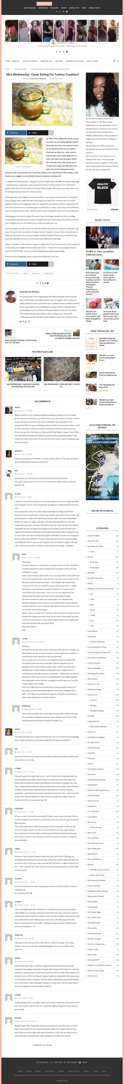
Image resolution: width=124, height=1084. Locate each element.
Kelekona (19, 809)
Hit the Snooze (103, 801)
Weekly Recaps (104, 827)
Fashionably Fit (103, 721)
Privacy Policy (94, 8)
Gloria (18, 494)
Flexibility (103, 753)
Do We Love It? (103, 684)
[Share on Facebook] (40, 283)
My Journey (103, 822)
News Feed (103, 832)
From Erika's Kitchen (103, 769)
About (29, 1071)
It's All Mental (103, 811)
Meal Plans (92, 61)
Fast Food (103, 732)
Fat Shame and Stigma (103, 737)
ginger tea (36, 273)
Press (84, 8)
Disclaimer (54, 8)
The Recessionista (103, 933)
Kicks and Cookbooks (104, 726)
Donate (64, 8)
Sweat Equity (103, 901)
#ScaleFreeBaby (103, 535)
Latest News (103, 817)
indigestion (48, 273)
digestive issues (13, 273)
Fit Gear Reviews (103, 748)
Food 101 (103, 758)
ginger (25, 273)
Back (104, 604)
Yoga (104, 626)
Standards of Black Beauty (103, 891)
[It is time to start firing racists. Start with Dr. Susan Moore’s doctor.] (111, 264)
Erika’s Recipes (74, 1071)
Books (103, 583)
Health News (103, 785)
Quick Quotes (103, 854)
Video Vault (103, 954)
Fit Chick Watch (103, 742)
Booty (104, 610)
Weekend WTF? (103, 960)
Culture (61, 1071)
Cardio (104, 615)
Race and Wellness (103, 859)
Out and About (103, 838)
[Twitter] (60, 11)
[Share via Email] (48, 283)
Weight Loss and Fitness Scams (103, 965)
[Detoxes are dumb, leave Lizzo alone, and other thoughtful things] (93, 303)
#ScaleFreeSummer (104, 641)
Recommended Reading (103, 880)
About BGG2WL (30, 8)
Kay (16, 471)
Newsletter (74, 8)
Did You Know (103, 679)
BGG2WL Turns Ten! (103, 578)
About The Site (103, 541)
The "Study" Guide (103, 912)
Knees (104, 551)
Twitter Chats (103, 949)
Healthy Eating (30, 61)
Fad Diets (103, 716)
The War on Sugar (103, 938)
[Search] (117, 61)
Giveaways (103, 774)
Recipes (59, 61)
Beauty (15, 61)
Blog (104, 1071)
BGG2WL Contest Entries (104, 870)
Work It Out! (103, 976)
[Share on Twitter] (42, 283)
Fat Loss (104, 700)
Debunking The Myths (103, 673)
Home (7, 61)
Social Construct (103, 885)
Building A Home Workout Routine (103, 588)
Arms (104, 599)
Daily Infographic (103, 668)
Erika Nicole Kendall (38, 78)
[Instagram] (63, 11)
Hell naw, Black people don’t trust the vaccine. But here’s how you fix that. (111, 316)
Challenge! (103, 636)
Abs (104, 594)
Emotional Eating (74, 61)
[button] (54, 4)
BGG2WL (103, 573)
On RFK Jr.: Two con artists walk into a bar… (100, 253)
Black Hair (104, 562)
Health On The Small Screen (103, 790)
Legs (104, 620)
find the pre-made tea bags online (52, 251)
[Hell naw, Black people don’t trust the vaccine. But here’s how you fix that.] (111, 303)
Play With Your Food (103, 843)
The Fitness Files (103, 923)
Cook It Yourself (103, 663)
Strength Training (104, 710)
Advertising (43, 8)
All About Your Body (103, 546)
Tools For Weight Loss (103, 944)
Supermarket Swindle (103, 896)
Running (104, 705)
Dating (95, 1071)
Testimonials (103, 907)
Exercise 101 (46, 61)
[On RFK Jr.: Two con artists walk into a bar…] (102, 237)
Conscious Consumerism (103, 657)
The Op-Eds (103, 928)
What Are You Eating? (103, 970)
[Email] (67, 11)
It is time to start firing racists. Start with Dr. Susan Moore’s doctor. (110, 277)
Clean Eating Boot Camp (103, 647)
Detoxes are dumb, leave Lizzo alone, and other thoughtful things (93, 316)
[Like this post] (38, 283)
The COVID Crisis (103, 917)
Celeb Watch (103, 631)
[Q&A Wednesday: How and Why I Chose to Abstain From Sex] (33, 369)
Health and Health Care (103, 779)
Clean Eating (49, 1071)
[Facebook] (56, 11)
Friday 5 (103, 764)
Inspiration (103, 806)
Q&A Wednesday (20, 69)
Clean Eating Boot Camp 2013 (103, 652)
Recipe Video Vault (104, 875)
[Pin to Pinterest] (45, 283)
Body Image (104, 567)
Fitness (86, 1071)
